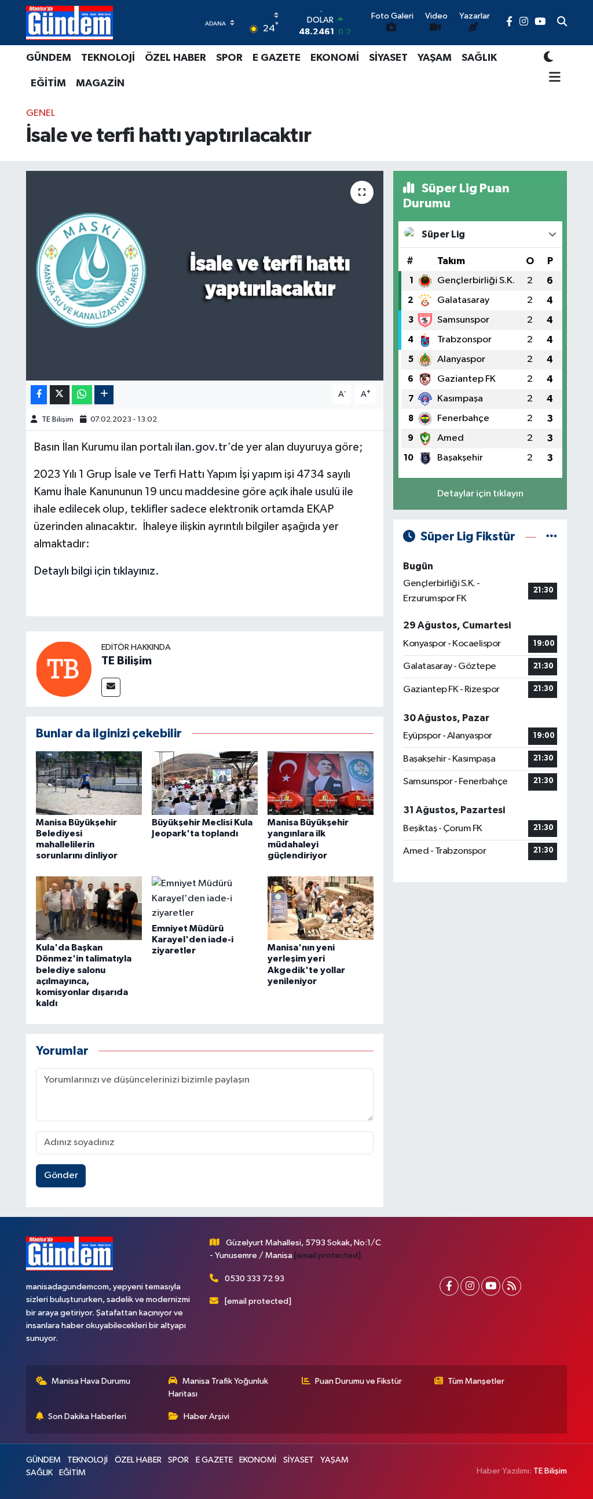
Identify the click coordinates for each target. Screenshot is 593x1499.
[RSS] (511, 1286)
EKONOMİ (334, 58)
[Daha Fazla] (104, 394)
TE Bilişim (58, 419)
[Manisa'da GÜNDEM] (69, 22)
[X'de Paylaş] (59, 394)
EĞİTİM (48, 83)
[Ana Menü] (552, 78)
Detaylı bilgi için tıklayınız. (96, 571)
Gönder (61, 1175)
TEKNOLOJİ (108, 58)
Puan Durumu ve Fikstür (358, 1381)
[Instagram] (469, 1286)
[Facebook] (449, 1286)
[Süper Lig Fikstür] (551, 537)
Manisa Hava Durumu (91, 1381)
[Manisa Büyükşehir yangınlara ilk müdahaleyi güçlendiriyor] (321, 783)
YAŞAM (435, 58)
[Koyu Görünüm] (548, 58)
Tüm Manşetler (476, 1381)
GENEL (40, 113)
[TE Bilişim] (63, 669)
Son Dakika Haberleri (87, 1416)
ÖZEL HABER (175, 58)
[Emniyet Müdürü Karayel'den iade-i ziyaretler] (205, 898)
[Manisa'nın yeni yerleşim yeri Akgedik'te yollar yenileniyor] (321, 908)
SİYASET (388, 58)
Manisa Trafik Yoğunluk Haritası (218, 1387)
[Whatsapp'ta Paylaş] (82, 394)
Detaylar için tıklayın (480, 494)
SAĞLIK (479, 58)
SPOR (229, 58)
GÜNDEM (48, 58)
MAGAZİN (100, 83)
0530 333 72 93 (254, 1278)
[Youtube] (490, 1286)
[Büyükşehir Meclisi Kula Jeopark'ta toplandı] (205, 783)
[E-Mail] (110, 687)
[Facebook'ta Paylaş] (39, 394)
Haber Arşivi (206, 1416)
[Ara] (562, 22)
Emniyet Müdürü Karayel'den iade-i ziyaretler (192, 939)
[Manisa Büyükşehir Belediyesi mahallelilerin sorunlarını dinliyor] (89, 783)
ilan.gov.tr (201, 447)
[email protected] (327, 1255)
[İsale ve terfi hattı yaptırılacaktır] (204, 276)
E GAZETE (276, 58)
